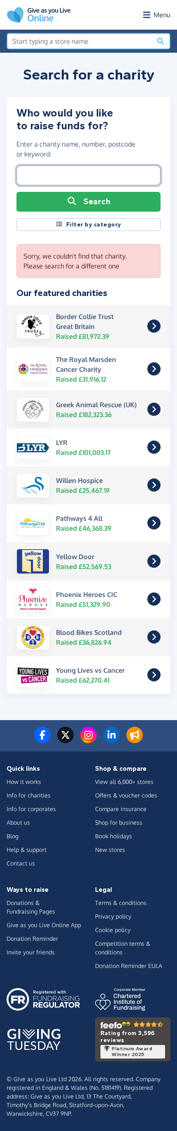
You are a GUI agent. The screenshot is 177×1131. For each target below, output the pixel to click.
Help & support (27, 849)
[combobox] (79, 41)
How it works (24, 781)
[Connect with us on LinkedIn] (111, 740)
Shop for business (118, 822)
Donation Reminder (32, 938)
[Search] (160, 41)
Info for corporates (31, 808)
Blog (13, 836)
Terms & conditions (121, 902)
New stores (110, 849)
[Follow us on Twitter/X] (65, 740)
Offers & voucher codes (126, 795)
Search (97, 201)
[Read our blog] (134, 740)
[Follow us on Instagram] (88, 740)
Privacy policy (113, 916)
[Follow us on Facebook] (42, 740)
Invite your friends (31, 952)
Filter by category (93, 224)
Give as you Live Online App (44, 924)
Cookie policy (112, 929)
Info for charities (29, 795)
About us (18, 822)
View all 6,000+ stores (124, 781)
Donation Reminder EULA (128, 965)
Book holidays (113, 836)
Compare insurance (121, 808)
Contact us (21, 863)
